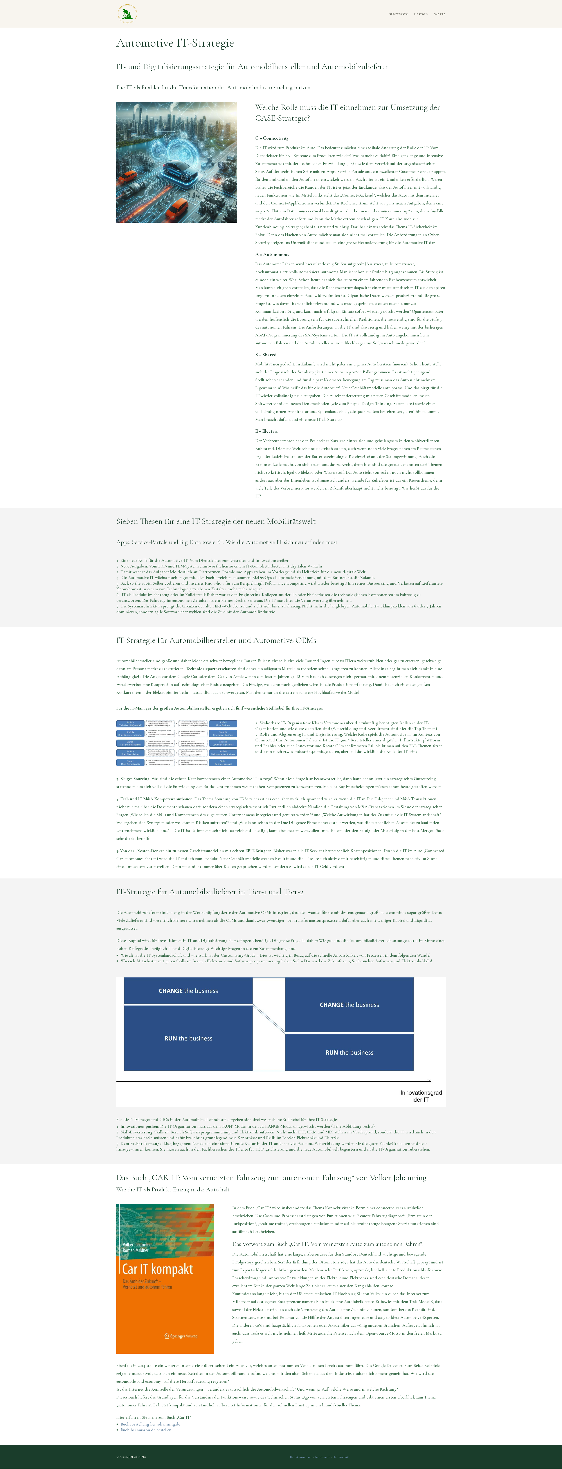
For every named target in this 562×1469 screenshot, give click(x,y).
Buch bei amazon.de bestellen (146, 1430)
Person (421, 14)
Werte (440, 14)
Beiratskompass (301, 1457)
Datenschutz (341, 1457)
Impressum (323, 1457)
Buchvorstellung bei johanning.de (150, 1424)
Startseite (398, 14)
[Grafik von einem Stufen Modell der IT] (176, 765)
